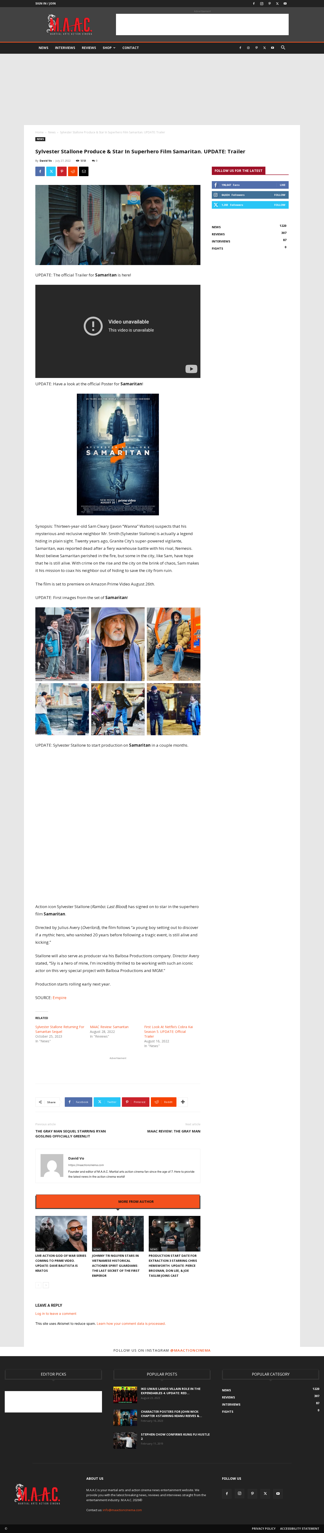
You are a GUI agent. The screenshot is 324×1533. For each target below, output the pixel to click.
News (43, 47)
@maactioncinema (190, 1350)
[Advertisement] (202, 24)
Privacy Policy (264, 1529)
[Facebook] (253, 3)
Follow (279, 195)
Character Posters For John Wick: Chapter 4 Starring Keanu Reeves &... (171, 1413)
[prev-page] (38, 1285)
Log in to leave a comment (55, 1313)
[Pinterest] (269, 3)
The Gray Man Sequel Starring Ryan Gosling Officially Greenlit (70, 1133)
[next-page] (46, 1285)
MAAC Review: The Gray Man (173, 1131)
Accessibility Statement (299, 1529)
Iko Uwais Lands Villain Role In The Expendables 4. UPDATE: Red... (170, 1391)
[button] (283, 48)
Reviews (89, 47)
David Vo (46, 160)
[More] (183, 1102)
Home (39, 132)
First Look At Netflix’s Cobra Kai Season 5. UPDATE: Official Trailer (168, 1032)
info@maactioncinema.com (122, 1510)
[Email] (83, 171)
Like (282, 185)
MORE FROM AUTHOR (136, 1201)
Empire (59, 997)
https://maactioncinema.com (86, 1165)
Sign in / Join (45, 3)
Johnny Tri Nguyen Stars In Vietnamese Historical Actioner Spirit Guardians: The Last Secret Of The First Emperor (116, 1265)
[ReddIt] (73, 171)
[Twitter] (277, 3)
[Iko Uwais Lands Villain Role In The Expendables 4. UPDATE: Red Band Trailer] (125, 1395)
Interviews (65, 47)
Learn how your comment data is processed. (131, 1323)
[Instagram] (261, 3)
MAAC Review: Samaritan (109, 1027)
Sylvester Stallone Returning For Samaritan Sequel (59, 1029)
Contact (130, 47)
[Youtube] (285, 3)
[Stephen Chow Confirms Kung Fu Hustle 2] (125, 1440)
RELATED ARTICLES (98, 1201)
